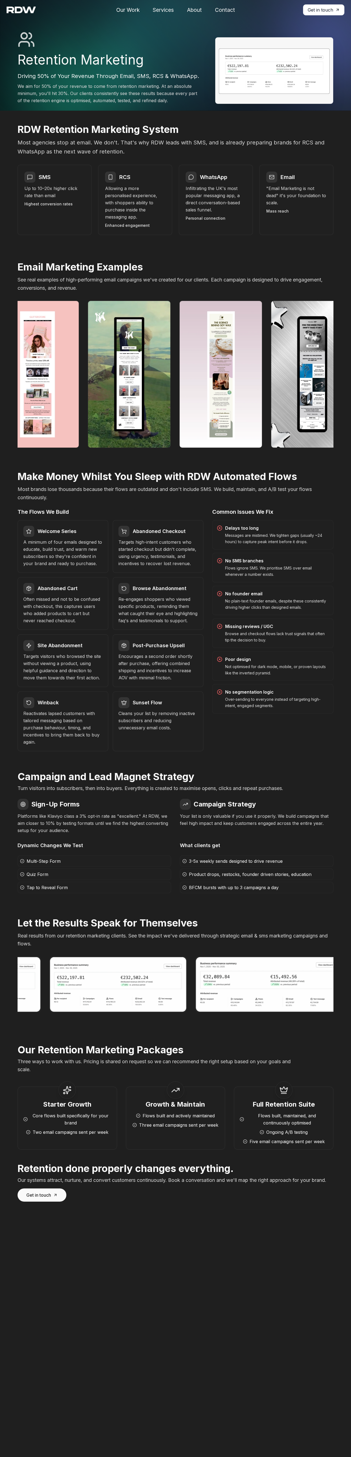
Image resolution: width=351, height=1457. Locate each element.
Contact (225, 10)
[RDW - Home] (21, 10)
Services (163, 10)
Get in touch (320, 10)
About (194, 10)
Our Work (128, 10)
